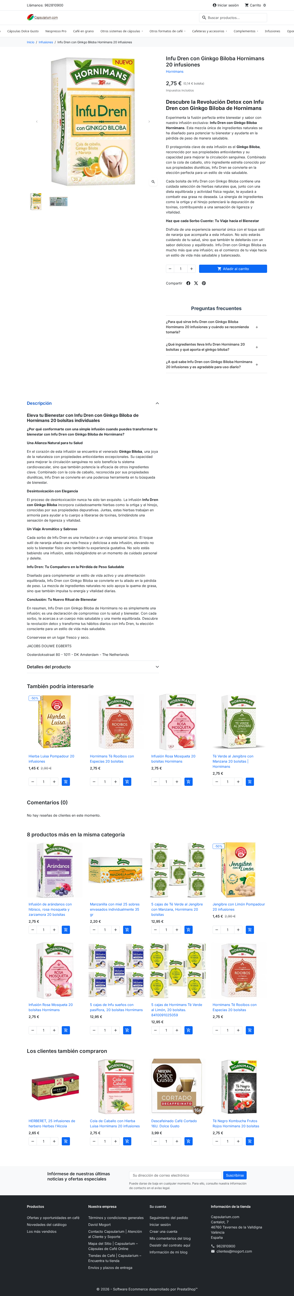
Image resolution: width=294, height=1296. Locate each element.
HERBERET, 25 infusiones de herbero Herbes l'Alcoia (52, 1123)
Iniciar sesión (160, 1224)
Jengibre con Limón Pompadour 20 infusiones (239, 906)
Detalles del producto (49, 666)
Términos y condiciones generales (116, 1218)
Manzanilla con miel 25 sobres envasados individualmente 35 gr (114, 909)
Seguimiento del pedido (169, 1218)
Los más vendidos (41, 1231)
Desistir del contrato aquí (170, 1245)
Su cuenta (158, 1206)
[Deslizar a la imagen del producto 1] (36, 201)
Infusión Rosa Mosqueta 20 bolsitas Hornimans (173, 758)
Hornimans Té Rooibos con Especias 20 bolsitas (112, 758)
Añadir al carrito (233, 269)
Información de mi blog (168, 1252)
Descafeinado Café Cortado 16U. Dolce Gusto (174, 1123)
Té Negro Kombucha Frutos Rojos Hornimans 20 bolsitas (236, 1123)
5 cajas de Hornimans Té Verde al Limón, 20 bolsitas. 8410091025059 (176, 1010)
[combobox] (233, 17)
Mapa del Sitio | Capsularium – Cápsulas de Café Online (113, 1246)
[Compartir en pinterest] (203, 283)
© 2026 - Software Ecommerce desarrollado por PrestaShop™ (147, 1289)
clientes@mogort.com (234, 1251)
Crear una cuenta (163, 1231)
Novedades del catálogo (47, 1224)
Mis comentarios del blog (170, 1238)
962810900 (226, 1246)
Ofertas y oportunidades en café (53, 1218)
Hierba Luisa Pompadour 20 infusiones (51, 758)
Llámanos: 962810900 (45, 5)
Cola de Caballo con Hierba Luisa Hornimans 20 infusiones (115, 1123)
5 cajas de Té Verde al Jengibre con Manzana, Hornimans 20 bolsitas (177, 909)
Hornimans (174, 71)
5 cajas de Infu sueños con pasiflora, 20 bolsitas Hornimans (116, 1007)
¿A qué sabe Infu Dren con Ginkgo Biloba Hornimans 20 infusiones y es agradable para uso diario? (212, 364)
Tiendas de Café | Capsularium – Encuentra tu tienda (114, 1258)
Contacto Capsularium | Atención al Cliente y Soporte (115, 1234)
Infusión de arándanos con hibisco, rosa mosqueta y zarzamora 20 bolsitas (50, 909)
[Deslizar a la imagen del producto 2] (58, 201)
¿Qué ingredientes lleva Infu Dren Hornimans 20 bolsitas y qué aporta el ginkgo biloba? (212, 347)
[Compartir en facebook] (188, 283)
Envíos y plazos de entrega (110, 1267)
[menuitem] (23, 31)
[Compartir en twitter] (196, 283)
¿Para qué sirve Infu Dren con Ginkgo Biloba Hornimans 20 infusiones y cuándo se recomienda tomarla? (212, 327)
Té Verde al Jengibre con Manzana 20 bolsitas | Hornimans (233, 761)
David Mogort (99, 1224)
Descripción (39, 403)
